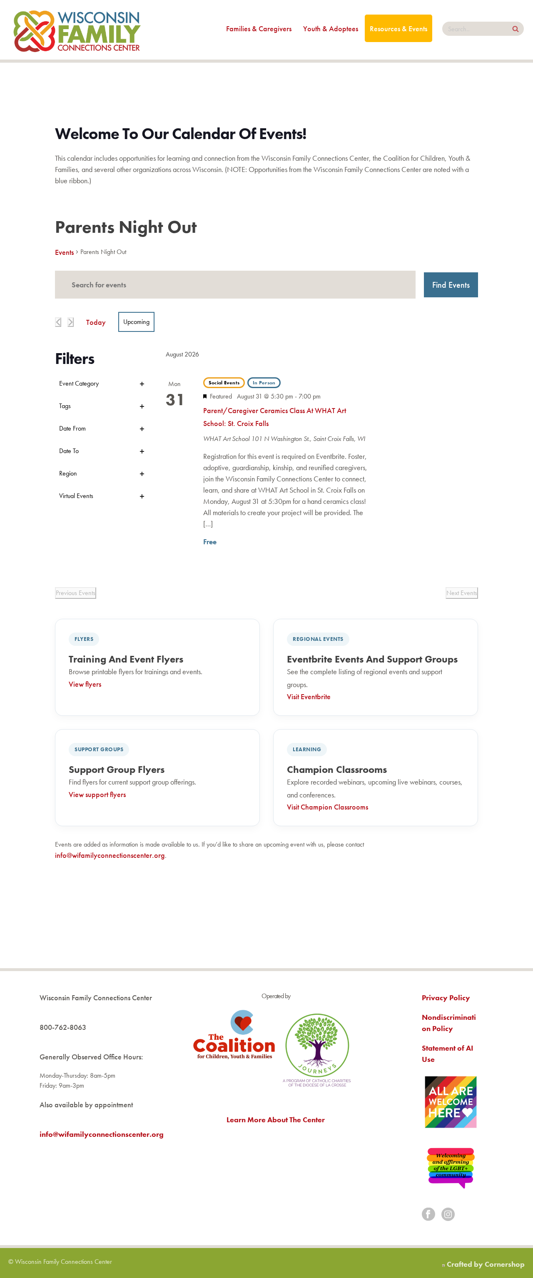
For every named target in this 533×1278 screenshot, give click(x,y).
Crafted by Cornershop (486, 1264)
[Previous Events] (58, 322)
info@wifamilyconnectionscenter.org (110, 855)
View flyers (85, 684)
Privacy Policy (446, 997)
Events (64, 252)
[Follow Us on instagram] (448, 1215)
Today (96, 322)
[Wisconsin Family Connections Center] (77, 30)
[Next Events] (70, 322)
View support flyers (97, 794)
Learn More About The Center (276, 1119)
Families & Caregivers (258, 28)
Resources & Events (398, 28)
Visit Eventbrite (309, 696)
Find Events (451, 284)
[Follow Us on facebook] (428, 1215)
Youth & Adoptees (330, 28)
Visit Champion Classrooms (327, 807)
